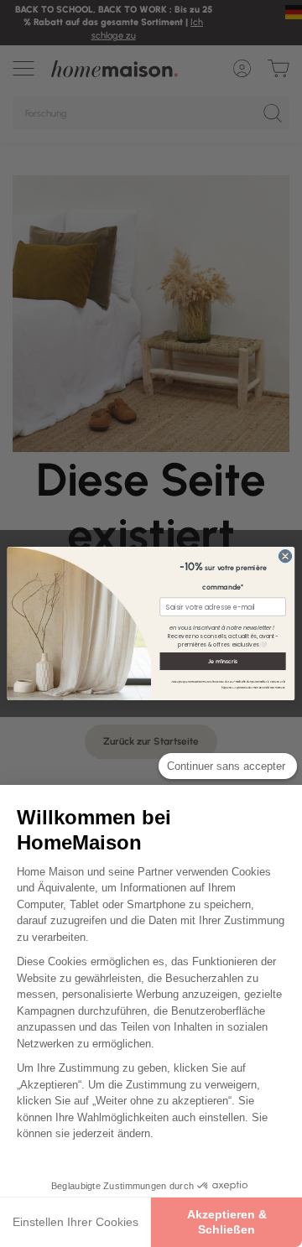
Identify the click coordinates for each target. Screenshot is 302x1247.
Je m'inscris (223, 660)
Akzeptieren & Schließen (227, 1222)
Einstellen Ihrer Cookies (75, 1222)
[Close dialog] (285, 555)
